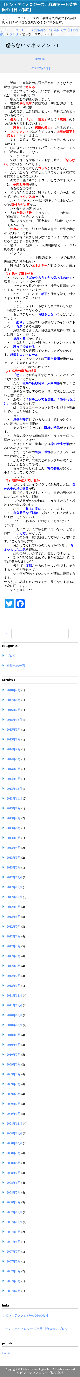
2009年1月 (14, 1113)
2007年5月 (14, 1261)
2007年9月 (14, 1232)
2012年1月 (14, 985)
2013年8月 (14, 808)
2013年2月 (14, 867)
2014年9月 (14, 749)
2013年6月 (14, 828)
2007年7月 (14, 1251)
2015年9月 (14, 729)
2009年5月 (14, 1074)
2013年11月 (14, 798)
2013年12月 (14, 788)
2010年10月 (14, 1025)
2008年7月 (14, 1172)
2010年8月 (14, 1044)
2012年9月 (14, 906)
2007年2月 (14, 1291)
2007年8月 (14, 1241)
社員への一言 (16, 665)
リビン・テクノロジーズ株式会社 (25, 1315)
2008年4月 (14, 1202)
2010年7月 (14, 1054)
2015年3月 (14, 739)
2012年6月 (14, 936)
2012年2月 (14, 975)
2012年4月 (14, 956)
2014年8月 (14, 759)
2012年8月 (14, 916)
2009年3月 (14, 1094)
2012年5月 (14, 946)
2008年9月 (14, 1153)
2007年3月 (14, 1281)
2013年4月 (14, 847)
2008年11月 (14, 1133)
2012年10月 (14, 897)
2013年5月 (14, 838)
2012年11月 (14, 887)
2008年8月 (14, 1163)
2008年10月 (14, 1143)
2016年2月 (14, 709)
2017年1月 (14, 700)
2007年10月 (14, 1222)
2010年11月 (14, 1015)
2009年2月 (14, 1103)
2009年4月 (14, 1084)
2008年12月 (14, 1123)
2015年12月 (14, 719)
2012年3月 (14, 966)
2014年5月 (14, 769)
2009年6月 (14, 1064)
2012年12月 (14, 877)
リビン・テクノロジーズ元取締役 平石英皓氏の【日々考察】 (39, 7)
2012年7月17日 (40, 68)
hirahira (40, 58)
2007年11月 (14, 1212)
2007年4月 (14, 1271)
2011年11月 (14, 1005)
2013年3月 (14, 857)
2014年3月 (14, 778)
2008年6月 (14, 1182)
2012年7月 (14, 926)
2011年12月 (14, 995)
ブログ (11, 655)
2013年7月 (14, 818)
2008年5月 (14, 1192)
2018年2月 (14, 690)
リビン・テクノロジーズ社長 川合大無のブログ (35, 1328)
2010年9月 (14, 1035)
